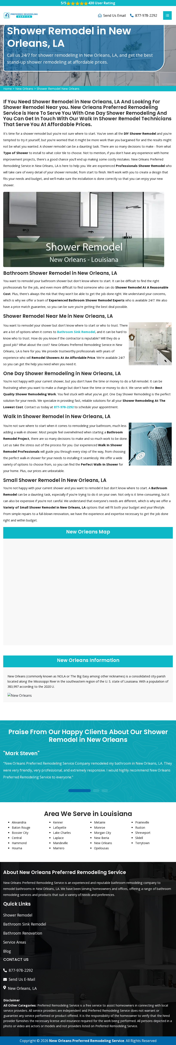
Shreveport (142, 833)
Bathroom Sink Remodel (24, 924)
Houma (17, 848)
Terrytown (142, 843)
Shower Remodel (17, 915)
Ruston (140, 827)
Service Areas (14, 942)
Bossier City (20, 833)
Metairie (99, 822)
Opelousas (101, 848)
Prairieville (142, 822)
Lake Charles (62, 833)
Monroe (99, 827)
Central (17, 838)
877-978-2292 (146, 15)
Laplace (58, 838)
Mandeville (60, 843)
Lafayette (59, 827)
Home (7, 89)
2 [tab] (96, 791)
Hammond (19, 843)
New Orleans (24, 89)
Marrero (58, 848)
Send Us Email (114, 15)
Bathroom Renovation (22, 933)
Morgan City (102, 833)
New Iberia (101, 838)
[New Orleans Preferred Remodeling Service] (20, 15)
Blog (7, 951)
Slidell (139, 838)
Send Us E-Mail (22, 979)
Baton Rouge (21, 827)
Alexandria (19, 822)
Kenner (58, 822)
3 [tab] (105, 791)
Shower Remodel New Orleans (58, 89)
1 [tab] (79, 791)
